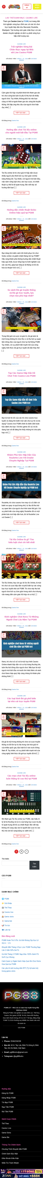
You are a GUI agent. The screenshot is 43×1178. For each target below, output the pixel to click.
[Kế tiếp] (27, 852)
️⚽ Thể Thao (7, 908)
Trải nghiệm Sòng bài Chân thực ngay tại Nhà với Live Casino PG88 (21, 49)
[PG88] (14, 6)
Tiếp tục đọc (21, 113)
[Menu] (4, 7)
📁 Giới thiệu (7, 903)
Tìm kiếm (5, 859)
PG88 (26, 21)
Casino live (21, 44)
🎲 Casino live (7, 912)
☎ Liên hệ (6, 930)
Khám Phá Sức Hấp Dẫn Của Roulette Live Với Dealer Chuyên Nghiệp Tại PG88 (21, 458)
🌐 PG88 (5, 899)
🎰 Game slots (8, 917)
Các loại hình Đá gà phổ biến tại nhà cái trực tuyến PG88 (21, 700)
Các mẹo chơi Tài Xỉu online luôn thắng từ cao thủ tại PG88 (21, 777)
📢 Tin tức (6, 925)
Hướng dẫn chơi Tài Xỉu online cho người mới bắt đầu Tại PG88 (21, 131)
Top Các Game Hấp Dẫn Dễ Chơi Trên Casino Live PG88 (22, 374)
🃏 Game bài (7, 921)
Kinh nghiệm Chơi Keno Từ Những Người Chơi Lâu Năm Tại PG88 (22, 618)
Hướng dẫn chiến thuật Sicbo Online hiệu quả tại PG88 (21, 211)
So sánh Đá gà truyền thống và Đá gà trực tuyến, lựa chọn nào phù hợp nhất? (22, 293)
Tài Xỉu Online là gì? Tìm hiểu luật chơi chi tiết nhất (21, 541)
